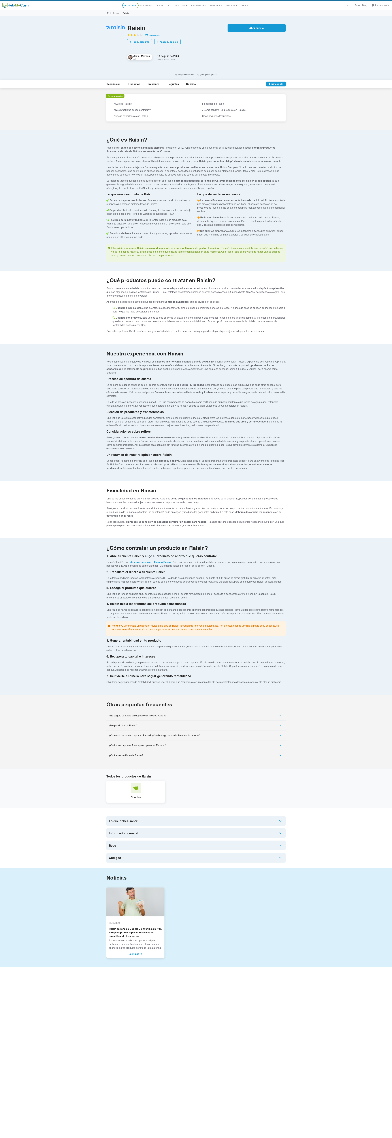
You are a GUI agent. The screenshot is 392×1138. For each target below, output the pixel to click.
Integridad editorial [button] (185, 74)
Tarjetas (215, 5)
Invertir (230, 5)
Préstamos (197, 5)
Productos (134, 84)
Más (243, 5)
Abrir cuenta (256, 28)
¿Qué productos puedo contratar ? (132, 110)
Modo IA (132, 5)
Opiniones (153, 84)
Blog (364, 5)
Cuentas (145, 5)
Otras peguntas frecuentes (216, 116)
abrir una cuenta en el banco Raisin (150, 562)
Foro (357, 5)
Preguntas (173, 84)
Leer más (134, 954)
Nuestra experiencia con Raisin (131, 116)
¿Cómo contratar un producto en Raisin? (224, 110)
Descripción (113, 84)
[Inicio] (15, 5)
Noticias (191, 84)
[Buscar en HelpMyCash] (348, 5)
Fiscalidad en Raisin (213, 103)
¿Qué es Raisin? (123, 103)
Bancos (116, 12)
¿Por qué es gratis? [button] (208, 74)
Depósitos (162, 5)
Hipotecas (179, 5)
